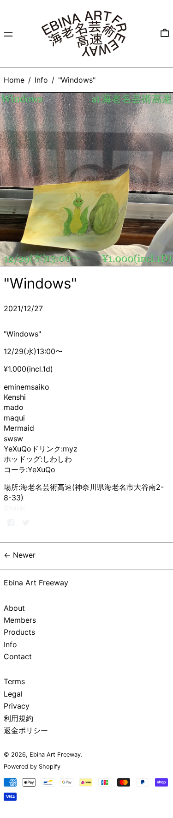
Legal (13, 693)
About (14, 608)
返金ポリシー (26, 730)
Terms (14, 681)
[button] (164, 33)
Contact (18, 656)
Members (20, 620)
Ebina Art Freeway (36, 582)
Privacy (17, 705)
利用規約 (18, 718)
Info (41, 79)
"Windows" (76, 79)
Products (19, 632)
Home (14, 79)
